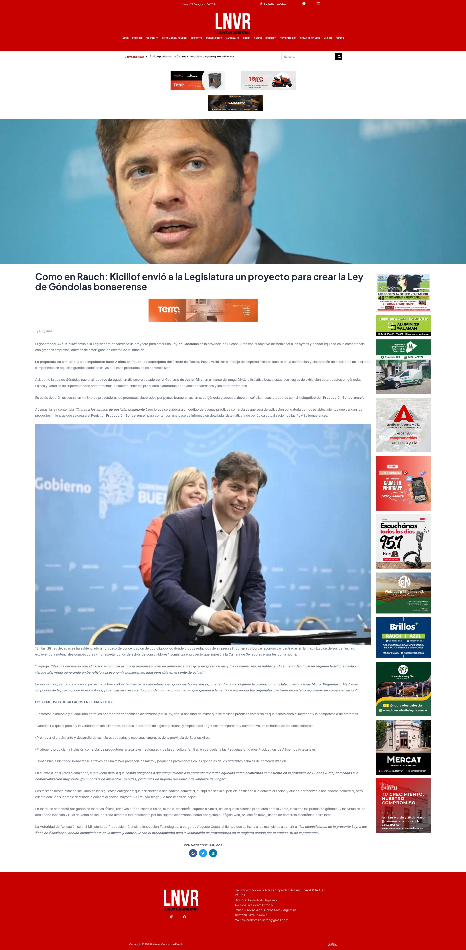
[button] (193, 853)
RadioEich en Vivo (275, 4)
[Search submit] (339, 56)
